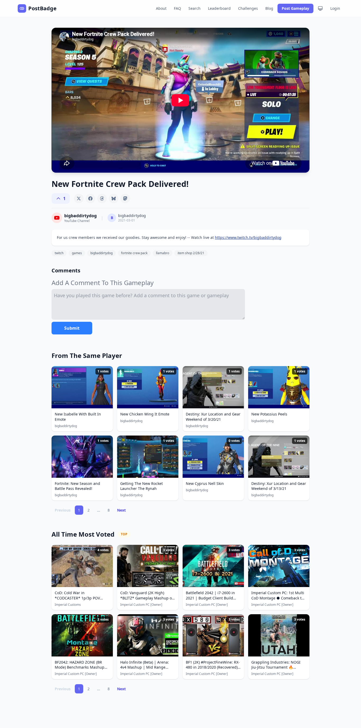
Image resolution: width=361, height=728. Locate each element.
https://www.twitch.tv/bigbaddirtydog (248, 237)
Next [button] (121, 510)
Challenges (248, 8)
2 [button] (88, 510)
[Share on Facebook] (90, 198)
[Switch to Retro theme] (320, 8)
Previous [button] (63, 510)
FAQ (177, 8)
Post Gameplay (295, 8)
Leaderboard (219, 8)
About (161, 8)
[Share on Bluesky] (113, 198)
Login (335, 8)
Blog (269, 8)
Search (194, 8)
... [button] (98, 510)
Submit (72, 328)
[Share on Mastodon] (125, 198)
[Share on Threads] (102, 198)
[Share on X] (79, 198)
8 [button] (109, 510)
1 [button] (79, 510)
